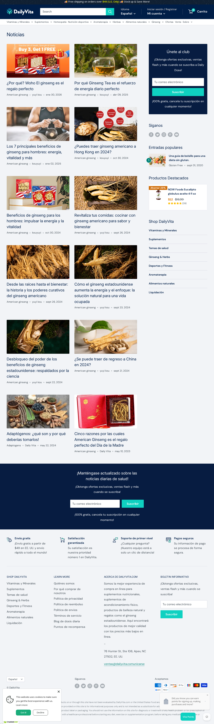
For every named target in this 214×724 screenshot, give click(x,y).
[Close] (58, 691)
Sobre (186, 22)
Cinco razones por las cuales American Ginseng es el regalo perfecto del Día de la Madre (101, 439)
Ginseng (156, 22)
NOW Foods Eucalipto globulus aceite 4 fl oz (182, 191)
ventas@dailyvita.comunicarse (124, 664)
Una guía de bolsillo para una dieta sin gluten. (187, 158)
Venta (178, 22)
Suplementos (42, 22)
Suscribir (178, 92)
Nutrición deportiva (78, 22)
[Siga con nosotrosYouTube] (176, 134)
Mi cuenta (155, 14)
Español (13, 679)
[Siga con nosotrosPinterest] (170, 134)
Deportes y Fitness (161, 266)
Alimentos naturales (136, 22)
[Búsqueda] (110, 11)
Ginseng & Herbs (159, 257)
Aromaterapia (100, 22)
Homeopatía (60, 22)
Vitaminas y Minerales (18, 22)
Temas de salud (158, 248)
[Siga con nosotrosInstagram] (164, 134)
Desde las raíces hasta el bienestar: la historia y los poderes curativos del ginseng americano (37, 290)
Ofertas (169, 22)
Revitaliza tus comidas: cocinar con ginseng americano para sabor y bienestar (104, 221)
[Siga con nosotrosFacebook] (151, 134)
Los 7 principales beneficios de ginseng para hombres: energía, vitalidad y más (34, 152)
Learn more (22, 704)
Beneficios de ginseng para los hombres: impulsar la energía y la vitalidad (35, 221)
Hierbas (117, 22)
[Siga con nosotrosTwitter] (157, 134)
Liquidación (156, 292)
